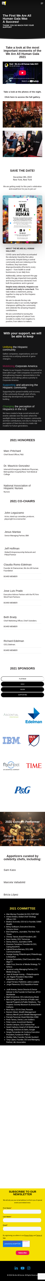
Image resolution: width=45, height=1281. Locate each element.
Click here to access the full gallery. (22, 97)
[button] (42, 3)
